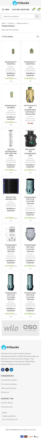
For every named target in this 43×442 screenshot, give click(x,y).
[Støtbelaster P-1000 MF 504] (30, 51)
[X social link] (7, 369)
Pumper (11, 23)
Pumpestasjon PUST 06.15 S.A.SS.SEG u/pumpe (11, 248)
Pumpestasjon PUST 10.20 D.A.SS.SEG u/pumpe (30, 200)
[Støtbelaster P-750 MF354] (11, 95)
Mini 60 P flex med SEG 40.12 (10, 198)
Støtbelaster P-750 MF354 (11, 107)
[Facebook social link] (3, 369)
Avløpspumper (21, 23)
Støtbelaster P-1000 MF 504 (30, 63)
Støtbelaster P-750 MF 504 (11, 63)
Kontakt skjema (7, 403)
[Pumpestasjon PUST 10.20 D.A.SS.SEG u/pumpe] (30, 186)
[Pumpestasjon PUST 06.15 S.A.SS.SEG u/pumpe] (11, 234)
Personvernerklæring (9, 384)
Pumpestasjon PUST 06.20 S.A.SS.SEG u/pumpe (30, 296)
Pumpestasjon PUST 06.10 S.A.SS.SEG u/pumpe (30, 248)
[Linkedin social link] (11, 369)
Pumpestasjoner (11, 71)
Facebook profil (6, 407)
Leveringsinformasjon (9, 380)
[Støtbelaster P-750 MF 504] (11, 51)
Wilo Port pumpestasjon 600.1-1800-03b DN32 (11, 152)
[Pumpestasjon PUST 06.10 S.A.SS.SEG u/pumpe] (30, 234)
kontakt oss (7, 399)
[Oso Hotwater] (30, 328)
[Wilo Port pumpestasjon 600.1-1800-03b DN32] (11, 138)
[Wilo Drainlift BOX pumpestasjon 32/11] (30, 138)
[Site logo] (20, 3)
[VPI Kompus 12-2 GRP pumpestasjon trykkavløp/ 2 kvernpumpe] (30, 95)
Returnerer (5, 392)
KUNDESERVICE (7, 376)
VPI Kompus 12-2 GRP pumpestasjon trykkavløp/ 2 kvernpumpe (30, 110)
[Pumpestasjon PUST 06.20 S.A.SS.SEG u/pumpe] (30, 282)
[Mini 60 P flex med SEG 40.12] (11, 186)
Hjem (4, 23)
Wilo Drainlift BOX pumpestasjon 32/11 (30, 152)
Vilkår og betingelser (8, 388)
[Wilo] (11, 328)
